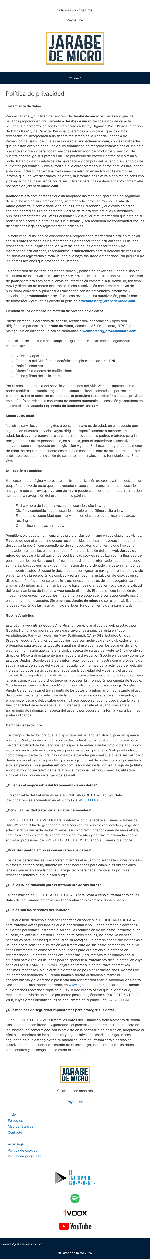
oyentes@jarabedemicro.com (22, 1244)
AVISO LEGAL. (90, 800)
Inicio (12, 1114)
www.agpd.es (79, 985)
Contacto (15, 1132)
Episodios (15, 1121)
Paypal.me (75, 20)
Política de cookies (22, 1150)
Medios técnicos (20, 1126)
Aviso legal (16, 1144)
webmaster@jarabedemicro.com (108, 301)
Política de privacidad (25, 1156)
